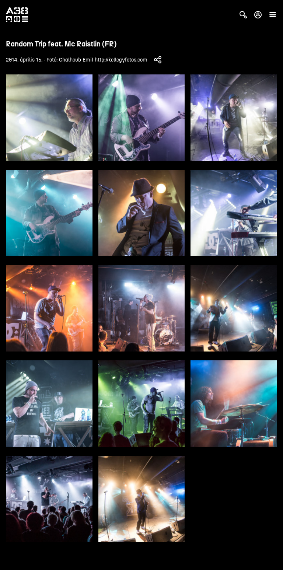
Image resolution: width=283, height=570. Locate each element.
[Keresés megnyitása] (243, 14)
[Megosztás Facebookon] (157, 59)
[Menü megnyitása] (272, 14)
